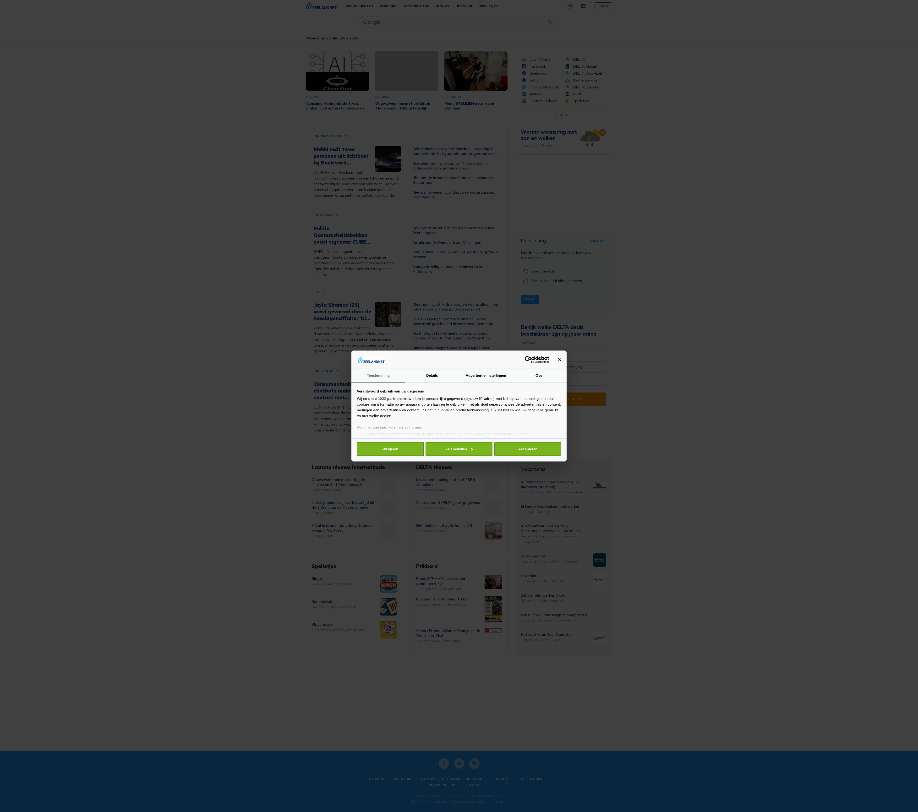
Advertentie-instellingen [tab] (486, 375)
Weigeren (390, 449)
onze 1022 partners (385, 399)
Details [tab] (432, 375)
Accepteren (527, 449)
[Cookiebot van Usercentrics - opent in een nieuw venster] (528, 359)
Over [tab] (540, 375)
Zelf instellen (456, 449)
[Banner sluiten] (559, 359)
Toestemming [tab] (378, 375)
